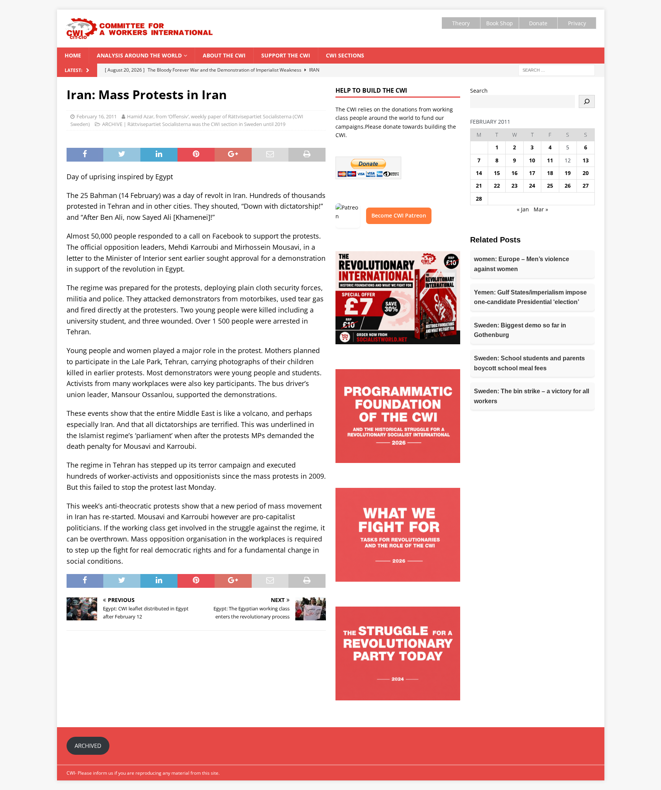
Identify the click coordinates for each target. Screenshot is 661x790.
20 (586, 173)
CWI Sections (345, 55)
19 (568, 173)
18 (550, 173)
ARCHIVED (88, 745)
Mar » (541, 209)
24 (532, 185)
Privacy (577, 23)
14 (479, 173)
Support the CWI (285, 55)
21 (479, 185)
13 (586, 160)
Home (73, 55)
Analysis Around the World (139, 55)
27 (586, 185)
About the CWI (224, 55)
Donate (538, 23)
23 (514, 185)
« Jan (523, 209)
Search (479, 90)
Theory (461, 23)
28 (479, 198)
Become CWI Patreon (398, 215)
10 (532, 160)
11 (550, 160)
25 (550, 185)
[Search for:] (556, 69)
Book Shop (499, 23)
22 (497, 185)
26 (568, 185)
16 (514, 173)
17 (532, 173)
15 (497, 173)
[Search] (587, 101)
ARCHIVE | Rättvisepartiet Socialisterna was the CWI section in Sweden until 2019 (193, 124)
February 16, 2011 (97, 116)
